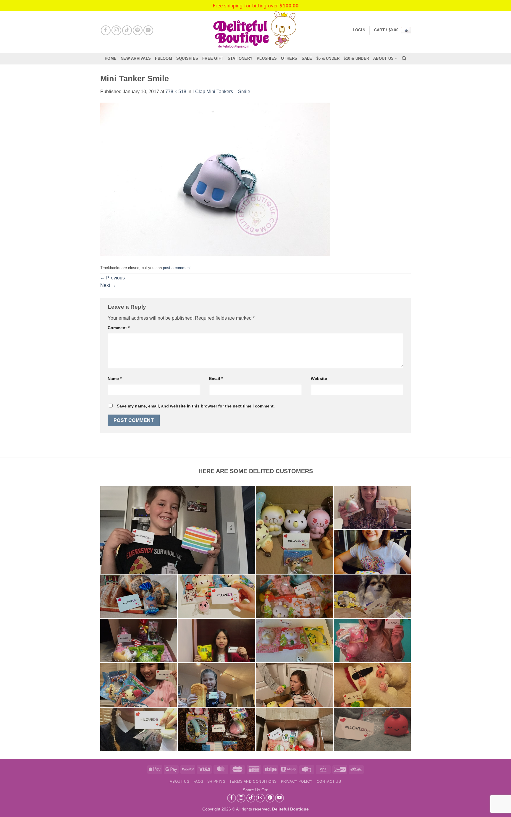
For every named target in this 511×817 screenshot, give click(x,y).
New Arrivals (136, 58)
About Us (383, 58)
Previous (112, 277)
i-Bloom (163, 58)
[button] (392, 30)
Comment (119, 327)
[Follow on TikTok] (127, 30)
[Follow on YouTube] (148, 30)
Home (111, 58)
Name (115, 378)
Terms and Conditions (253, 781)
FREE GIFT (212, 58)
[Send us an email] (260, 798)
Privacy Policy (297, 781)
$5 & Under (328, 58)
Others (289, 58)
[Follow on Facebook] (106, 30)
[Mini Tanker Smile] (215, 178)
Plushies (267, 58)
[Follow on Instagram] (116, 30)
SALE (307, 58)
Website (319, 378)
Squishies (187, 58)
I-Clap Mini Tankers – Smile (221, 91)
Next (108, 285)
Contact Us (329, 781)
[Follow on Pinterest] (138, 30)
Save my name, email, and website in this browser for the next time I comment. (196, 406)
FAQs (198, 781)
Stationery (240, 58)
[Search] (404, 58)
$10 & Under (356, 58)
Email (216, 378)
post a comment (177, 268)
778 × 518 (175, 91)
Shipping (216, 781)
